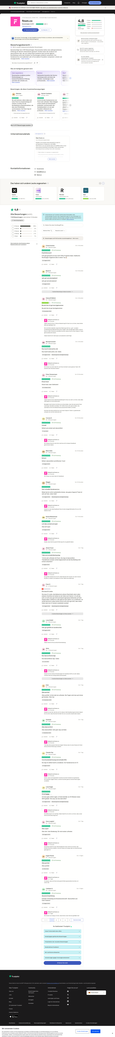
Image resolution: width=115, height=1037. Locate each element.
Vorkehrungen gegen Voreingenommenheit (57, 957)
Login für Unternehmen (54, 1001)
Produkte (50, 994)
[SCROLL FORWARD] (70, 105)
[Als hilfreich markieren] (34, 63)
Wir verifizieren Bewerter (52, 952)
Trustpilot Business (53, 991)
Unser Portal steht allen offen (53, 931)
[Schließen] (105, 7)
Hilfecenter (31, 996)
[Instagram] (68, 997)
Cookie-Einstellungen (91, 1023)
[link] (26, 24)
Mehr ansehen (25, 58)
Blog (10, 1001)
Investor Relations (13, 1012)
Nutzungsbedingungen (40, 1023)
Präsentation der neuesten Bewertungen (56, 941)
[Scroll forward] (70, 78)
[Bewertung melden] (27, 117)
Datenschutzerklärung (53, 983)
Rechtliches (12, 1023)
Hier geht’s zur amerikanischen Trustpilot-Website (54, 7)
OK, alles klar (95, 1031)
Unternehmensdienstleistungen (17, 11)
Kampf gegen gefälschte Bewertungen (56, 936)
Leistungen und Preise (53, 998)
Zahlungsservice (45, 11)
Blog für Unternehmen (53, 1005)
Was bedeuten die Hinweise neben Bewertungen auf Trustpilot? (20, 244)
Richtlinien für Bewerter (56, 1023)
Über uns (11, 991)
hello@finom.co (41, 172)
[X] (68, 994)
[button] (31, 45)
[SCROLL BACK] (100, 183)
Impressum (68, 1023)
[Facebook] (68, 991)
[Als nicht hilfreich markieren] (37, 63)
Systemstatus (78, 1023)
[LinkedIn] (68, 1001)
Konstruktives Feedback (52, 947)
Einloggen (31, 999)
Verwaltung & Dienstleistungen (33, 11)
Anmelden (31, 1003)
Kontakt (11, 998)
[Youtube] (68, 1004)
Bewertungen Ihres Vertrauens (33, 992)
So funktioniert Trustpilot (15, 1005)
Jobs (10, 994)
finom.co (39, 175)
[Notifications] (78, 3)
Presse (11, 1008)
